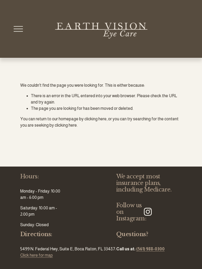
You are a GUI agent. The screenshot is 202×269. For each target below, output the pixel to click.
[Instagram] (148, 212)
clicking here (95, 119)
